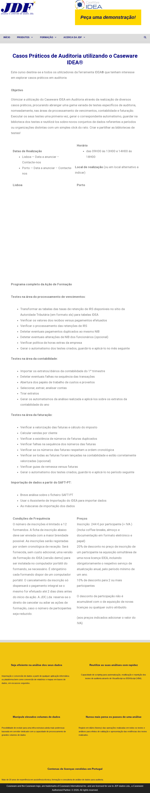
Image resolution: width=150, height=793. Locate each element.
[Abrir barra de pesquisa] (145, 37)
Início (6, 37)
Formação (46, 37)
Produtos (23, 37)
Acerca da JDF (72, 37)
